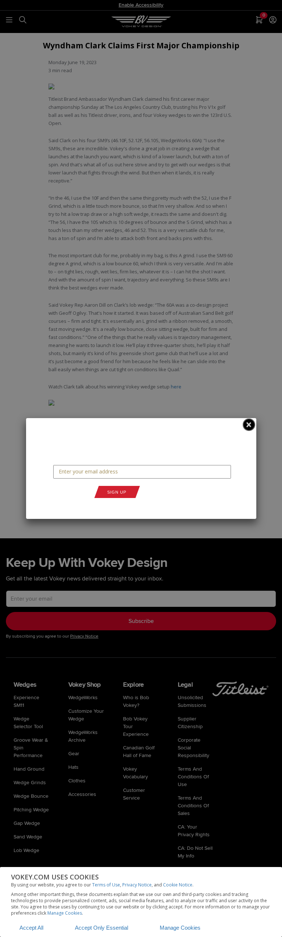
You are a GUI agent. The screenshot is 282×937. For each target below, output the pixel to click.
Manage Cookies (64, 913)
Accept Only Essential (101, 928)
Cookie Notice (177, 885)
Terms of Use (106, 885)
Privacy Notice (137, 885)
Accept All (31, 928)
